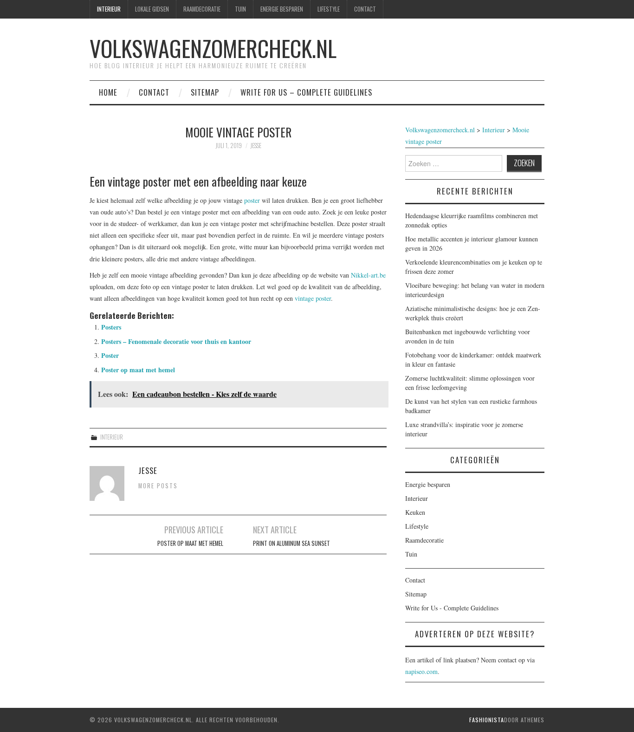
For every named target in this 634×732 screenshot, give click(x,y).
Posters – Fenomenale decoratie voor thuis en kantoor (176, 341)
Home (108, 92)
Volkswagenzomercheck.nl (213, 48)
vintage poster (313, 298)
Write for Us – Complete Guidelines (306, 92)
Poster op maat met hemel (138, 370)
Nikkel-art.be (368, 275)
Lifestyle (328, 9)
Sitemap (205, 92)
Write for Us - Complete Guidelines (451, 607)
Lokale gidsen (152, 9)
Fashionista (486, 719)
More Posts (158, 485)
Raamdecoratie (201, 9)
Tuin (240, 9)
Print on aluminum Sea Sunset (291, 543)
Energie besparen (281, 9)
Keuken (415, 512)
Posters (111, 327)
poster (252, 200)
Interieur (109, 9)
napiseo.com (421, 671)
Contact (365, 9)
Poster (110, 355)
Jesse (255, 145)
